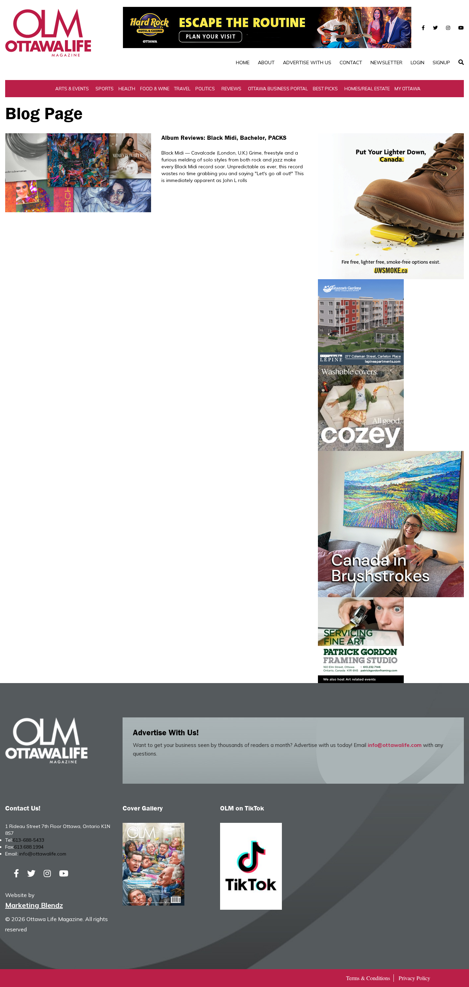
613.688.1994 (29, 847)
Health (126, 88)
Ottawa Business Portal (278, 88)
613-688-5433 (28, 840)
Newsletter (386, 62)
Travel (182, 88)
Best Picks (325, 88)
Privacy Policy (414, 978)
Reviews (231, 88)
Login (417, 62)
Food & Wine (154, 88)
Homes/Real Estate (367, 88)
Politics (205, 88)
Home (243, 62)
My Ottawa (407, 88)
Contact (351, 62)
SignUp (441, 62)
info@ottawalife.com (395, 745)
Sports (104, 88)
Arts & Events (72, 88)
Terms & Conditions (368, 978)
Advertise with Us (307, 62)
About (266, 62)
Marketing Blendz (34, 905)
